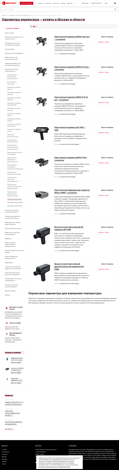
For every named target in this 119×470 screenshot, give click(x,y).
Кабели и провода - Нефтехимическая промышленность (10, 244)
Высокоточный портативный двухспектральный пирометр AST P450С (69, 266)
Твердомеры (8, 262)
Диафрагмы (8, 238)
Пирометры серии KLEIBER (15, 202)
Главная (40, 3)
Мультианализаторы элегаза (13, 228)
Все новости (8, 428)
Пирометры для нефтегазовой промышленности (12, 159)
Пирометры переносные (14, 199)
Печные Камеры (9, 49)
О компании (48, 3)
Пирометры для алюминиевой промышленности (12, 77)
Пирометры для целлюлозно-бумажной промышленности (14, 186)
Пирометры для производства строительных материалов (15, 167)
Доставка (70, 3)
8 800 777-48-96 (39, 454)
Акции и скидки (9, 33)
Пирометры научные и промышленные (19, 15)
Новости (4, 461)
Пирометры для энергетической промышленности (12, 194)
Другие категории (10, 291)
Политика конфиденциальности (48, 467)
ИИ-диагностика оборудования (14, 53)
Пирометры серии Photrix (14, 206)
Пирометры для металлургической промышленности (12, 147)
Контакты (56, 3)
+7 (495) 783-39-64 (95, 3)
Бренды (63, 3)
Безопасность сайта (64, 467)
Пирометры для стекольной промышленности (12, 179)
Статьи (4, 464)
